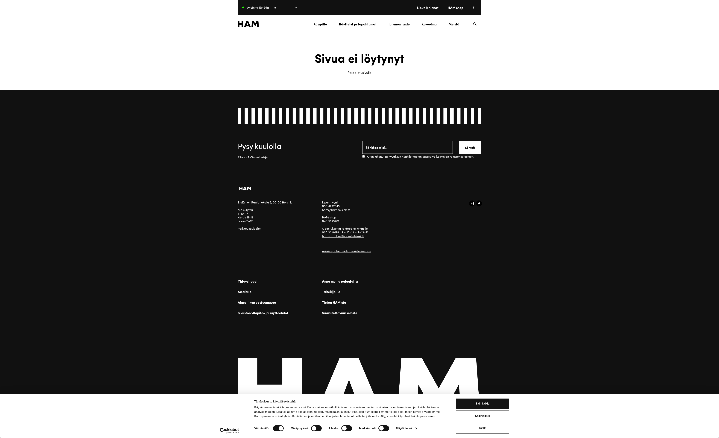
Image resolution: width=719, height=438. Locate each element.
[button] (474, 24)
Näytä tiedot (404, 428)
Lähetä (470, 147)
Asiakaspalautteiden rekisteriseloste (346, 251)
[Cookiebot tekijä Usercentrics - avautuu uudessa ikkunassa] (229, 431)
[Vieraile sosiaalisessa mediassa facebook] (479, 203)
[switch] (316, 428)
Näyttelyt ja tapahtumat (358, 24)
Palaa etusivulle (359, 72)
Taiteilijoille (331, 292)
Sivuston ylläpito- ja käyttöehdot (263, 313)
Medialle (244, 292)
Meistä (454, 24)
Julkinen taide (399, 24)
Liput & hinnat (428, 7)
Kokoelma (429, 24)
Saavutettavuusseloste (339, 313)
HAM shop (455, 7)
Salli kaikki (482, 403)
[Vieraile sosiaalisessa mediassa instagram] (472, 203)
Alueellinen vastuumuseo (257, 302)
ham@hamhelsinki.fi (336, 210)
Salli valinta (482, 415)
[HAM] (248, 24)
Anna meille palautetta (340, 281)
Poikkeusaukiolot (249, 228)
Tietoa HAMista (334, 302)
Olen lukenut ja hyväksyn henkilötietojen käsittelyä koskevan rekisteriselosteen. (420, 156)
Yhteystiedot (248, 281)
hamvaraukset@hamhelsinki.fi (343, 236)
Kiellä (482, 428)
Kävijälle (320, 24)
